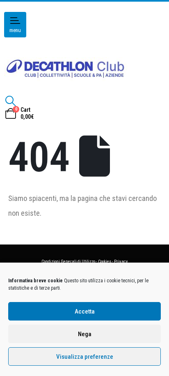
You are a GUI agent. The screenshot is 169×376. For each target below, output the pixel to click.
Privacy (121, 261)
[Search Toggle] (10, 101)
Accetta (85, 311)
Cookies (104, 261)
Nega (84, 334)
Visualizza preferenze (84, 356)
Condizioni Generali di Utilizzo (68, 261)
